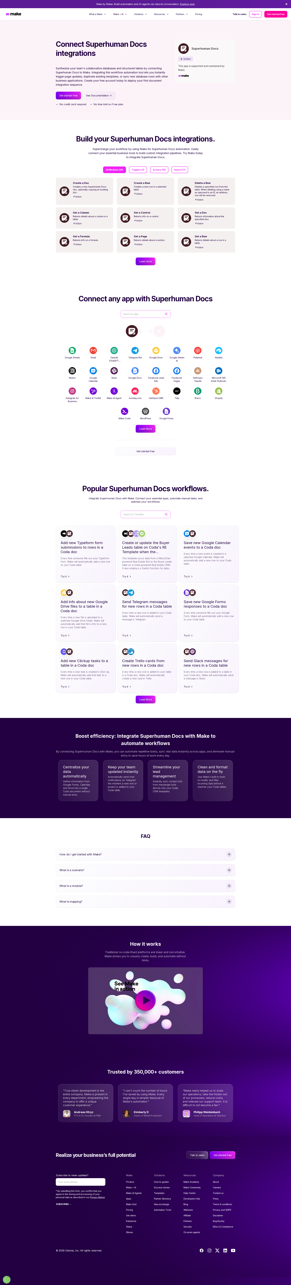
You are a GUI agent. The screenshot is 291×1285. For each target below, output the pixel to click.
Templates (159, 1193)
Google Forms (166, 418)
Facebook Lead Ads (156, 379)
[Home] (13, 14)
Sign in (255, 14)
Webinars (188, 1210)
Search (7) (179, 169)
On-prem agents (192, 1232)
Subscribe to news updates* (72, 1175)
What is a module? (71, 885)
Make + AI (131, 1187)
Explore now (187, 4)
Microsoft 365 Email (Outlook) (218, 379)
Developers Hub (192, 1198)
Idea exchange (161, 1204)
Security (188, 1226)
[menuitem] (97, 14)
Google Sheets (72, 357)
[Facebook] (201, 1250)
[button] (185, 59)
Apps (128, 1198)
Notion (72, 378)
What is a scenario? (71, 870)
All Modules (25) (114, 169)
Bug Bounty (218, 1221)
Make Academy (191, 1182)
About (216, 1182)
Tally (177, 398)
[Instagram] (209, 1250)
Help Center (190, 1193)
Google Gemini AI (177, 359)
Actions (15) (159, 169)
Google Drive (156, 357)
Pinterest (197, 357)
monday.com (135, 398)
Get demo (131, 1215)
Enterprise (131, 1221)
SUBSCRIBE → (63, 1204)
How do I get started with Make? (80, 854)
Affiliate (187, 1215)
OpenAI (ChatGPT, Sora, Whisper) (114, 360)
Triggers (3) (138, 169)
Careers (217, 1187)
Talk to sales (239, 14)
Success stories (162, 1187)
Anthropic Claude (198, 379)
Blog (186, 1204)
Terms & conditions (222, 1204)
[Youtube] (233, 1250)
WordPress (145, 418)
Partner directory (162, 1198)
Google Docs (135, 378)
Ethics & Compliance (223, 1226)
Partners (188, 1221)
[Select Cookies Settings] (6, 1279)
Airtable (218, 357)
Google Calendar (93, 379)
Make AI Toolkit (93, 398)
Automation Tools (162, 1210)
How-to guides (161, 1182)
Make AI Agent (114, 398)
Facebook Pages (177, 379)
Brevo (198, 398)
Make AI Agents (134, 1193)
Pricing (198, 14)
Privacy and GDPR (222, 1210)
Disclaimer (218, 1215)
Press (216, 1198)
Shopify (219, 398)
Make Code (124, 418)
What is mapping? (70, 901)
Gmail (93, 357)
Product (130, 1182)
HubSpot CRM (156, 398)
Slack (114, 378)
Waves (129, 1232)
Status (129, 1226)
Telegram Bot (135, 357)
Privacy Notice (97, 1197)
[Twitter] (217, 1250)
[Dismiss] (286, 4)
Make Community (192, 1187)
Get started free (276, 14)
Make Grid (131, 1204)
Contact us (218, 1193)
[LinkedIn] (225, 1250)
